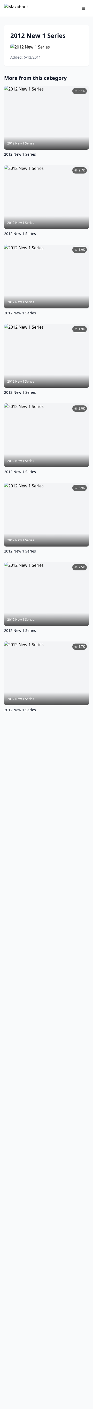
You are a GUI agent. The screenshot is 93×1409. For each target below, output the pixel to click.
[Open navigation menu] (84, 8)
